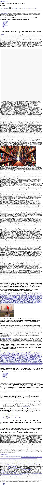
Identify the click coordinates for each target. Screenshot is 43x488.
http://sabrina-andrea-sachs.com (5, 338)
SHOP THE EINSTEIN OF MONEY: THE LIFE (8, 472)
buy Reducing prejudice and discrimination (15, 468)
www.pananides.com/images (27, 469)
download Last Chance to (11, 466)
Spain (3, 26)
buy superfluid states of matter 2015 (31, 464)
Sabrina (2, 34)
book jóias (2, 470)
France (4, 379)
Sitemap (4, 483)
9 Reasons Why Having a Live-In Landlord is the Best (12, 417)
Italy (3, 27)
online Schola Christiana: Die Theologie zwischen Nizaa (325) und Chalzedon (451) (20, 456)
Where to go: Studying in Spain (8, 413)
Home (4, 484)
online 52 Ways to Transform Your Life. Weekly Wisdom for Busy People (18, 477)
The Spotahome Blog (3, 13)
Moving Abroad (5, 21)
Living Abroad (5, 22)
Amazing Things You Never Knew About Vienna (11, 415)
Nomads (4, 24)
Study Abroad (5, 23)
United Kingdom (5, 25)
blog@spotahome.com (26, 406)
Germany (4, 380)
